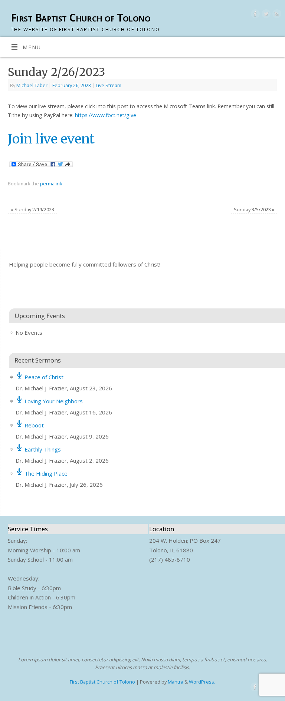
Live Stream (108, 85)
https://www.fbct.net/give (105, 115)
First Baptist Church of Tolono (80, 17)
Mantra (175, 681)
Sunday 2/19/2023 (32, 209)
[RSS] (276, 15)
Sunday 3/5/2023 (254, 209)
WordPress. (202, 681)
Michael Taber (32, 85)
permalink (51, 183)
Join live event (51, 138)
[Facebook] (254, 15)
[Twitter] (265, 15)
